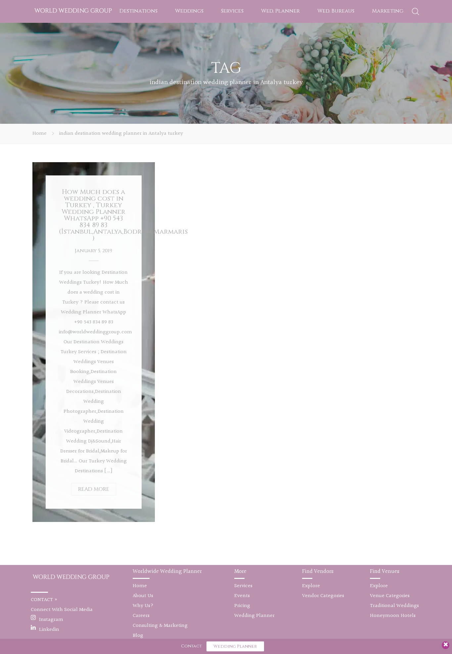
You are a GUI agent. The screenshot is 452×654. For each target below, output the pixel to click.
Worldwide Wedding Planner (167, 571)
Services (232, 11)
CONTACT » (44, 600)
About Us (143, 596)
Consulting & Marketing (160, 626)
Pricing (242, 606)
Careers (141, 616)
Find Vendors (318, 571)
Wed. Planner (280, 11)
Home (39, 133)
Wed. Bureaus (335, 11)
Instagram (51, 620)
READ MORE (93, 489)
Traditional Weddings (394, 606)
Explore (311, 586)
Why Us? (143, 606)
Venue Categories (390, 596)
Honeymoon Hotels (393, 616)
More (240, 571)
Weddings (189, 11)
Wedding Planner (254, 616)
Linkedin (49, 630)
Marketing (387, 11)
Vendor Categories (323, 596)
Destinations (138, 11)
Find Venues (384, 571)
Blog (138, 635)
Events (242, 596)
